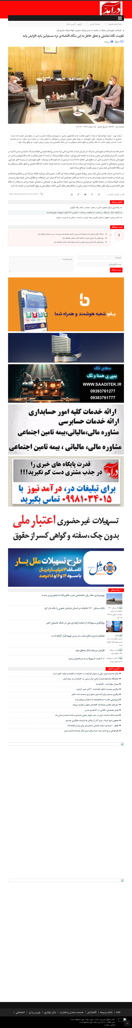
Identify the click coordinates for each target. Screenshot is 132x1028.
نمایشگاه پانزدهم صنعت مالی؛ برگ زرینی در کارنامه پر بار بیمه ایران (91, 679)
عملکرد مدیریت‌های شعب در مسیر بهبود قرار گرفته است (78, 636)
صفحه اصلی (95, 24)
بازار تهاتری (50, 1012)
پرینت (107, 41)
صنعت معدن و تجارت (71, 1012)
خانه (118, 1012)
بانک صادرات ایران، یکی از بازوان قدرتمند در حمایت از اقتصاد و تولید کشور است (86, 673)
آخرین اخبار (71, 24)
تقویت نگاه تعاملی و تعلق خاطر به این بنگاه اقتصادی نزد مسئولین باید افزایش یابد (73, 36)
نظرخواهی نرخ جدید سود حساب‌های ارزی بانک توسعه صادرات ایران (91, 731)
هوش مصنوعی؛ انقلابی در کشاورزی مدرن (102, 710)
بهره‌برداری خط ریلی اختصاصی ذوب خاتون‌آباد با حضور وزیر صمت (73, 595)
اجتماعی (20, 1012)
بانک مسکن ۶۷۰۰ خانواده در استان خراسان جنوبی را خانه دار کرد (74, 608)
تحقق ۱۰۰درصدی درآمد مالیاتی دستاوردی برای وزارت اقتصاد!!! (93, 725)
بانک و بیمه (106, 1012)
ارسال (117, 42)
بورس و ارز (34, 1012)
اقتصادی (91, 1012)
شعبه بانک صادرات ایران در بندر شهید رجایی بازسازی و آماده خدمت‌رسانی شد (87, 715)
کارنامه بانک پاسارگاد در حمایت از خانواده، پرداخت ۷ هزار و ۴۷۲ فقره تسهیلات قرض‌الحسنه (83, 212)
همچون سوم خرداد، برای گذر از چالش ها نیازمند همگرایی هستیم (92, 720)
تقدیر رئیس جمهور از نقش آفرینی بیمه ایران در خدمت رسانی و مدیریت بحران (88, 217)
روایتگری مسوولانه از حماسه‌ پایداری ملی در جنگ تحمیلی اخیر (75, 623)
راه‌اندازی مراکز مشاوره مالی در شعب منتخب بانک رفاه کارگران (95, 207)
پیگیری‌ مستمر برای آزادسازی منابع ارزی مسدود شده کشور (95, 694)
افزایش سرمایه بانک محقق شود (90, 650)
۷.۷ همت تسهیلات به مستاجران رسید (86, 659)
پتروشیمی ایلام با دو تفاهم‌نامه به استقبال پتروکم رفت (97, 699)
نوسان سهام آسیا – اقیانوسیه (107, 684)
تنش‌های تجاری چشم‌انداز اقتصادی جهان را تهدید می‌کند (96, 705)
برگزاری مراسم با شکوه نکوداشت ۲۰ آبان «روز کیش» (98, 689)
